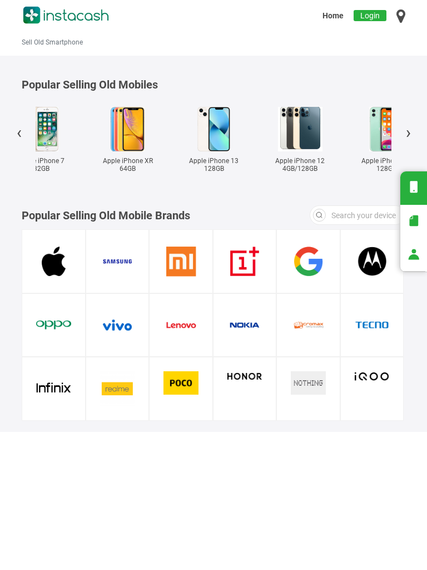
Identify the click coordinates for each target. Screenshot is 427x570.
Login (370, 15)
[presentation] (19, 134)
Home (333, 15)
